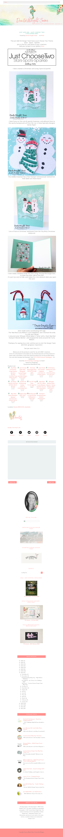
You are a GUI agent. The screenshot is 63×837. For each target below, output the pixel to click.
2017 (22, 705)
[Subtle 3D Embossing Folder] (22, 385)
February (24, 700)
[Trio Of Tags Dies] (32, 383)
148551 (31, 373)
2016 (22, 706)
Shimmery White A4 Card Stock (51, 373)
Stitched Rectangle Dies (31, 371)
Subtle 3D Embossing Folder (22, 387)
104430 (41, 399)
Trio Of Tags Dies (31, 385)
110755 (31, 399)
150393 (22, 378)
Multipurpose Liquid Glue (32, 397)
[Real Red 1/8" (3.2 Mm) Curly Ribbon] (41, 385)
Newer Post (12, 482)
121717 (50, 375)
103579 (22, 396)
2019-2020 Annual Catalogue (42, 357)
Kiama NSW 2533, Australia (22, 407)
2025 (22, 662)
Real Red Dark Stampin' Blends (13, 399)
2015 (22, 708)
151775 (22, 389)
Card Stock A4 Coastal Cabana (41, 373)
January (24, 701)
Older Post (51, 482)
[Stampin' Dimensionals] (41, 395)
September (24, 688)
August (24, 689)
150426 (41, 389)
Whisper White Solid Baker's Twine (50, 388)
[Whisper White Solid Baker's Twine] (51, 385)
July (23, 691)
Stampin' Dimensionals (41, 397)
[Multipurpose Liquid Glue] (32, 395)
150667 (31, 386)
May (23, 694)
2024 (22, 664)
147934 (13, 401)
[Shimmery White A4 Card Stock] (51, 371)
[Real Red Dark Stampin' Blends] (13, 397)
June (23, 693)
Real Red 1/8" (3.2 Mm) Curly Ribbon (41, 387)
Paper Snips (22, 395)
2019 (22, 672)
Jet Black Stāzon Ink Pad (13, 385)
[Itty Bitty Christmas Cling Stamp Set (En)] (13, 373)
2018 (22, 703)
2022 (22, 667)
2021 (22, 669)
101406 (13, 387)
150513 (13, 378)
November (24, 676)
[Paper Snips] (22, 394)
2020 (22, 671)
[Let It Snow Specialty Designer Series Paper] (22, 373)
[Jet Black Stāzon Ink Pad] (13, 383)
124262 (50, 390)
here (42, 46)
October (24, 686)
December (24, 674)
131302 (41, 375)
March (23, 698)
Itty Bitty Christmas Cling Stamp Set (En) (13, 376)
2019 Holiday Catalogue (32, 361)
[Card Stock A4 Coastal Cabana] (41, 371)
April (23, 696)
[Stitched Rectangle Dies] (32, 369)
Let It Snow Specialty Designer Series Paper (22, 376)
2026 (22, 660)
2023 (22, 665)
